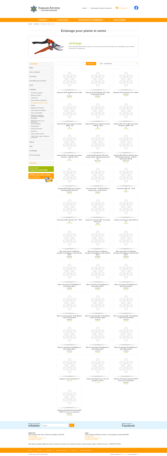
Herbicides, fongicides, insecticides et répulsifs (37, 116)
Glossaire (48, 450)
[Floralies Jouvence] (45, 9)
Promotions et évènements (90, 20)
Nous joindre (119, 20)
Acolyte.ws (123, 454)
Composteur (34, 98)
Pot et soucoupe (34, 155)
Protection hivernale (36, 128)
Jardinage (32, 89)
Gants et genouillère (36, 113)
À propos (42, 20)
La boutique (62, 20)
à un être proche (40, 176)
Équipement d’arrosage (37, 108)
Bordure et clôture (36, 95)
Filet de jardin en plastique (38, 110)
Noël (30, 146)
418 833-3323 (89, 436)
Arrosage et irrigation (37, 93)
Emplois (73, 450)
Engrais (33, 105)
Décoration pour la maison (37, 81)
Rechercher (91, 63)
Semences (34, 131)
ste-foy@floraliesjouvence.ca (37, 438)
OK (72, 425)
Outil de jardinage (36, 123)
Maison (31, 142)
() (123, 8)
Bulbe (31, 68)
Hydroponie (34, 118)
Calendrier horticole (61, 450)
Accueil (84, 8)
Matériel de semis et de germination (37, 121)
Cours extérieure (34, 72)
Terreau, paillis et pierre (37, 133)
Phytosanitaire (35, 126)
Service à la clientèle (85, 450)
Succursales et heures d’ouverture (101, 8)
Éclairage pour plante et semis (39, 103)
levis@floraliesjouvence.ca (93, 438)
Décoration (32, 76)
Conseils (39, 450)
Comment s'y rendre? (35, 439)
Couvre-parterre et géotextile (39, 100)
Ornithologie (33, 151)
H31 (138, 454)
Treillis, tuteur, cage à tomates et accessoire (40, 136)
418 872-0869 (32, 436)
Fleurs (31, 85)
